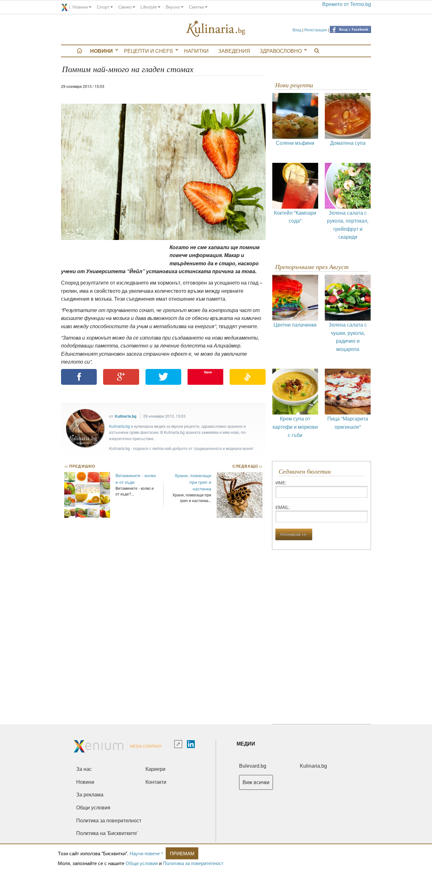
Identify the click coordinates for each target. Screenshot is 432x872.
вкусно (173, 6)
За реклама (89, 794)
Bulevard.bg (252, 766)
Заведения (234, 50)
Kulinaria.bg (125, 416)
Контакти (155, 782)
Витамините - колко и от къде (135, 478)
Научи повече (145, 853)
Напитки (196, 50)
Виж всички (256, 782)
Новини (101, 50)
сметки (196, 6)
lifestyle (148, 6)
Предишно (79, 466)
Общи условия (142, 863)
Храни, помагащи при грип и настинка (193, 482)
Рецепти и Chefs (148, 50)
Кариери (155, 769)
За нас (84, 769)
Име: (281, 482)
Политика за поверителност (193, 863)
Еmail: (282, 507)
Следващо (247, 466)
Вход (297, 29)
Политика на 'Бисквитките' (107, 833)
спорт (103, 6)
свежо (125, 6)
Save (208, 372)
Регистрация (315, 29)
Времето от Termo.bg (346, 4)
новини (80, 6)
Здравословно (281, 50)
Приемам (182, 853)
